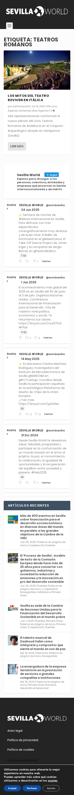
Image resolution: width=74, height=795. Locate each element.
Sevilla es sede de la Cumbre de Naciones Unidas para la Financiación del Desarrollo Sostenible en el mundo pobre (42, 611)
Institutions (43, 592)
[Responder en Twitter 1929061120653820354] (21, 337)
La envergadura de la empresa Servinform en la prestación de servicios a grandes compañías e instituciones (43, 672)
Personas (42, 653)
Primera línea (54, 621)
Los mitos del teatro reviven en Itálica (28, 97)
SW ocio (52, 106)
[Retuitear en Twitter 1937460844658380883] (28, 261)
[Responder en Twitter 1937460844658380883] (21, 261)
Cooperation (50, 589)
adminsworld (21, 106)
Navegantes (28, 592)
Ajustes (51, 788)
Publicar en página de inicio (37, 624)
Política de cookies (20, 750)
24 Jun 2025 (30, 210)
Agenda (43, 110)
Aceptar (12, 788)
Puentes (50, 545)
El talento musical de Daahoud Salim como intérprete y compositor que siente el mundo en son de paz (43, 643)
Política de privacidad (22, 740)
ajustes (52, 781)
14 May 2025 (30, 359)
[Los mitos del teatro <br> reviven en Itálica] (37, 70)
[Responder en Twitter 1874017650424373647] (21, 482)
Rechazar (32, 788)
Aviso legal (14, 731)
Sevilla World (31, 205)
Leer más (17, 146)
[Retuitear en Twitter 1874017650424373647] (28, 482)
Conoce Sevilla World (22, 760)
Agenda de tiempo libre (22, 110)
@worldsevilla (55, 205)
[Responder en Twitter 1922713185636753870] (21, 414)
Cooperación (36, 545)
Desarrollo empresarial (34, 688)
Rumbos (50, 685)
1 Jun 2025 (28, 282)
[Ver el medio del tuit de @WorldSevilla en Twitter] (22, 408)
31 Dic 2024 (29, 435)
